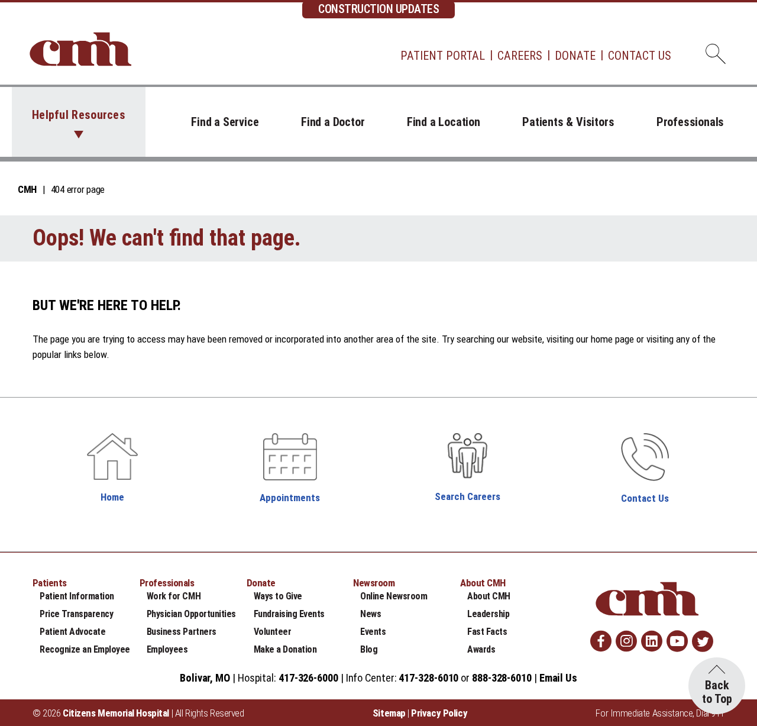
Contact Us (639, 56)
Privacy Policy (439, 713)
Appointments (290, 498)
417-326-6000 (308, 678)
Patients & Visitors (568, 122)
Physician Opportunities (191, 613)
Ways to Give (278, 596)
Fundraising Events (289, 613)
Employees (167, 649)
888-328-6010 (502, 678)
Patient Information (77, 596)
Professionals (690, 122)
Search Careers (467, 496)
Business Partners (181, 631)
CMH (27, 189)
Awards (481, 649)
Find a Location (443, 122)
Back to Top (717, 692)
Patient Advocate (72, 631)
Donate (575, 56)
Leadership (488, 613)
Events (373, 631)
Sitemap (389, 713)
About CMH (488, 596)
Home (112, 497)
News (370, 613)
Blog (368, 649)
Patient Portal (442, 56)
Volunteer (273, 631)
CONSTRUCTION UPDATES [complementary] (378, 9)
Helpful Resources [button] (78, 115)
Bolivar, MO (205, 678)
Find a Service (224, 122)
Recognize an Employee (85, 649)
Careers (519, 56)
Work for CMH (173, 596)
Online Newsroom (393, 596)
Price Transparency (76, 613)
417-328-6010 (428, 678)
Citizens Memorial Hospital (116, 713)
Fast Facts (487, 631)
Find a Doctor (332, 122)
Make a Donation (285, 649)
